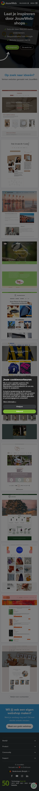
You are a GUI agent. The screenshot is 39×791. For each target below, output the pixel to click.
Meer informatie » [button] (9, 402)
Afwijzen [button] (19, 407)
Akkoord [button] (19, 411)
